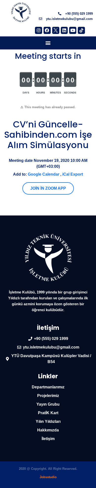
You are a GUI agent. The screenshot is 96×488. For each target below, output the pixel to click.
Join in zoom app (48, 188)
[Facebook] (47, 30)
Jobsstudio (48, 477)
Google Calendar (43, 174)
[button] (48, 43)
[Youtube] (72, 30)
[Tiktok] (81, 30)
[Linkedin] (64, 30)
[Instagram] (38, 30)
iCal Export (72, 174)
